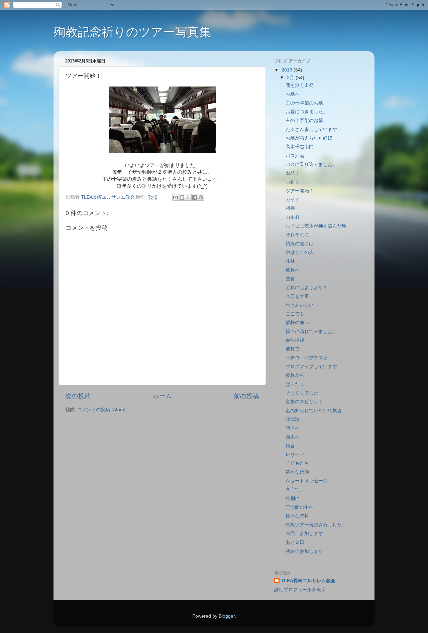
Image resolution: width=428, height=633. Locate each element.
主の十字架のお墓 (304, 103)
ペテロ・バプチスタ (307, 357)
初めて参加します (304, 551)
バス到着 (295, 155)
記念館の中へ (300, 507)
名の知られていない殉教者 (314, 410)
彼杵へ (293, 270)
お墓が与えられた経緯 (309, 138)
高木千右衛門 (300, 146)
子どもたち (297, 463)
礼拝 (290, 261)
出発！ (293, 173)
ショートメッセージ (307, 480)
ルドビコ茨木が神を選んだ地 (316, 225)
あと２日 (295, 542)
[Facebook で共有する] (194, 197)
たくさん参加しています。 (314, 129)
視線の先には (300, 243)
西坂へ (293, 437)
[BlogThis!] (182, 197)
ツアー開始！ (300, 190)
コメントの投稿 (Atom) (101, 409)
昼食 (290, 278)
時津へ (293, 428)
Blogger (227, 616)
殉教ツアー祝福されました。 (316, 524)
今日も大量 (297, 296)
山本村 (293, 217)
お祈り (293, 181)
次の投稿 (78, 396)
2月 (291, 77)
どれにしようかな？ (307, 287)
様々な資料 (297, 515)
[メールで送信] (175, 197)
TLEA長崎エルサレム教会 (308, 580)
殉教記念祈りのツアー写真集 (132, 32)
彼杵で (293, 348)
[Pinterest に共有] (201, 197)
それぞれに (297, 234)
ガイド (293, 199)
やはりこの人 (300, 252)
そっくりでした (302, 392)
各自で (293, 489)
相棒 (290, 208)
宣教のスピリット (304, 401)
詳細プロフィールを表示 (300, 589)
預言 (290, 445)
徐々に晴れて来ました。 (311, 331)
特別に (293, 498)
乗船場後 (295, 340)
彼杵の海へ (297, 322)
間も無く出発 (300, 85)
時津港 (293, 419)
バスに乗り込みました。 (311, 164)
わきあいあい (300, 305)
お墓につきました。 (307, 111)
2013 (288, 69)
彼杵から (295, 375)
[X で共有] (188, 197)
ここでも (295, 313)
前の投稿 (246, 396)
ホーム (162, 396)
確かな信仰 (297, 472)
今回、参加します (304, 533)
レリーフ (295, 454)
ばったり (295, 384)
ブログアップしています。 (314, 366)
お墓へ (293, 94)
